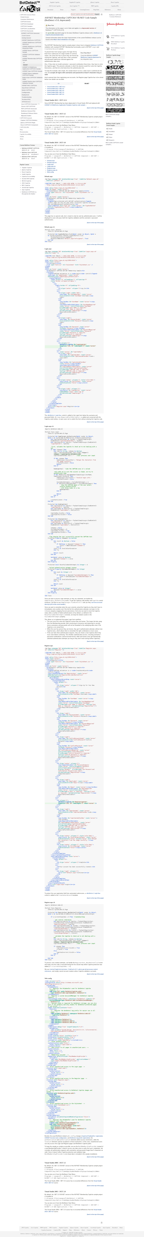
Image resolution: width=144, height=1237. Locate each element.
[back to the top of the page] (95, 108)
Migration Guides (26, 115)
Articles (22, 136)
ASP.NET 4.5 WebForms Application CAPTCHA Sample (31, 68)
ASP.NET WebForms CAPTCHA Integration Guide (31, 47)
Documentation (24, 132)
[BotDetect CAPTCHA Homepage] (32, 6)
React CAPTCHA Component (29, 125)
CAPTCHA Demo (26, 21)
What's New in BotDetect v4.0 (62, 39)
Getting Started (26, 38)
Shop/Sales (96, 9)
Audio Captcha (26, 174)
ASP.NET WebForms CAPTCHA (31, 40)
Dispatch (111, 140)
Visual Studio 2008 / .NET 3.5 (55, 92)
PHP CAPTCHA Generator (29, 108)
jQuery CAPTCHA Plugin (28, 122)
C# (58, 83)
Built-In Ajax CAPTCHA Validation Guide (32, 78)
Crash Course (26, 35)
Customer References (27, 19)
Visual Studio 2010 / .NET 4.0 (55, 90)
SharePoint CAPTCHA (28, 88)
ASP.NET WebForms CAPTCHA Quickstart (31, 43)
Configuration (26, 92)
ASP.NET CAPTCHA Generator (30, 33)
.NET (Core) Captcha (55, 6)
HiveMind (111, 131)
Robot (110, 134)
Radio (110, 129)
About (21, 139)
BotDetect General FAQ (28, 111)
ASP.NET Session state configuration (56, 1138)
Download (50, 9)
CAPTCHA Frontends (26, 118)
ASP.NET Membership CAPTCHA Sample (32, 59)
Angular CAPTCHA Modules (29, 120)
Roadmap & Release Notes (29, 113)
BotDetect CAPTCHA (97, 45)
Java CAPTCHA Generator (30, 104)
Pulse (110, 137)
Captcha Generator (46, 1230)
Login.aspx (50, 164)
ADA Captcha (26, 183)
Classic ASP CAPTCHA (28, 106)
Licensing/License (84, 9)
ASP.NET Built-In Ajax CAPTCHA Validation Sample (32, 82)
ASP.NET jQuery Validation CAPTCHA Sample (30, 74)
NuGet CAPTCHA (27, 90)
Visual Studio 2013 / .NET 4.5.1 (56, 86)
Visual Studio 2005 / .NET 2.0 (55, 94)
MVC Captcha (26, 185)
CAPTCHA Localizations (28, 28)
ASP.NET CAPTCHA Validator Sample (31, 55)
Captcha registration (92, 1136)
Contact (89, 1230)
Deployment (25, 95)
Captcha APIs (115, 6)
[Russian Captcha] (115, 69)
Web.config (50, 172)
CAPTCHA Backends (27, 31)
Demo (61, 9)
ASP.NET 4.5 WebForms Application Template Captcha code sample (65, 105)
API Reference (26, 102)
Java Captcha (75, 6)
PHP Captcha (94, 6)
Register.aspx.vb (52, 170)
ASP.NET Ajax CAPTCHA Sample (32, 71)
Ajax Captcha (26, 190)
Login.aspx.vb (51, 166)
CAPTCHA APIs (24, 127)
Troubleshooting (26, 97)
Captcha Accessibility (25, 134)
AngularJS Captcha (74, 2)
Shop (21, 129)
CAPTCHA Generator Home (27, 14)
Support (73, 9)
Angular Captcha (27, 167)
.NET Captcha (25, 1227)
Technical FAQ (26, 99)
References (108, 9)
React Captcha (26, 172)
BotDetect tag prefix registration (79, 1138)
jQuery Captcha (26, 170)
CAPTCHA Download (27, 24)
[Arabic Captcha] (115, 96)
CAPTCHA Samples (26, 26)
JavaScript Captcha (28, 187)
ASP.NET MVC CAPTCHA (29, 85)
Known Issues (25, 17)
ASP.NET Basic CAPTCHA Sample (30, 51)
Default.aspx (51, 160)
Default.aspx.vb (52, 162)
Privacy (95, 1230)
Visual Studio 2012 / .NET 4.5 (55, 88)
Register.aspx (51, 168)
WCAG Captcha (26, 181)
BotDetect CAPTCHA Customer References (115, 15)
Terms (101, 1230)
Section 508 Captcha (28, 178)
